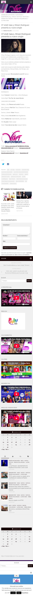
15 (3, 442)
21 (29, 442)
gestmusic (15, 174)
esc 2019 (12, 169)
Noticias (25, 16)
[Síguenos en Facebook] (31, 258)
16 (7, 442)
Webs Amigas (27, 507)
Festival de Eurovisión (6, 174)
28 (29, 444)
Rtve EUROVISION (20, 181)
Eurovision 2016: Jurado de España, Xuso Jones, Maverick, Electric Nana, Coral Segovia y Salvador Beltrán (7, 207)
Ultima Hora (5, 20)
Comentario (6, 225)
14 (29, 439)
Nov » (7, 449)
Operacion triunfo (5, 176)
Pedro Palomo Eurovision (22, 178)
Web (4, 241)
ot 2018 (23, 176)
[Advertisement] (10, 520)
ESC (8, 169)
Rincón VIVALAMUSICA (20, 18)
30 (7, 447)
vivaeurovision (13, 183)
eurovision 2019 (6, 16)
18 (16, 442)
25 (16, 444)
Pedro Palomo (8, 30)
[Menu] (31, 2)
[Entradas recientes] (5, 456)
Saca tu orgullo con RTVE (16, 500)
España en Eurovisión (7, 14)
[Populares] (13, 456)
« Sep (3, 449)
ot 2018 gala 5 (5, 178)
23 (7, 444)
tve (26, 181)
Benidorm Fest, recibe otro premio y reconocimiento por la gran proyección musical (20, 488)
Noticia (19, 16)
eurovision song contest (7, 172)
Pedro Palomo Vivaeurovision (8, 181)
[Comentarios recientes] (20, 456)
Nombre (5, 235)
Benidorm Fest (12, 472)
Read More (25, 592)
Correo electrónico (22, 235)
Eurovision (18, 169)
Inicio (14, 16)
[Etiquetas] (28, 456)
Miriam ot (21, 174)
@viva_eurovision (10, 146)
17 (11, 442)
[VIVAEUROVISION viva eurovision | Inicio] (4, 2)
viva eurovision (5, 183)
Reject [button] (18, 592)
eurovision (19, 14)
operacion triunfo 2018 (16, 176)
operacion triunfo (7, 18)
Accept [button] (13, 592)
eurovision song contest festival (21, 172)
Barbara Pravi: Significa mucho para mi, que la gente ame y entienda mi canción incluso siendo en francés (23, 204)
